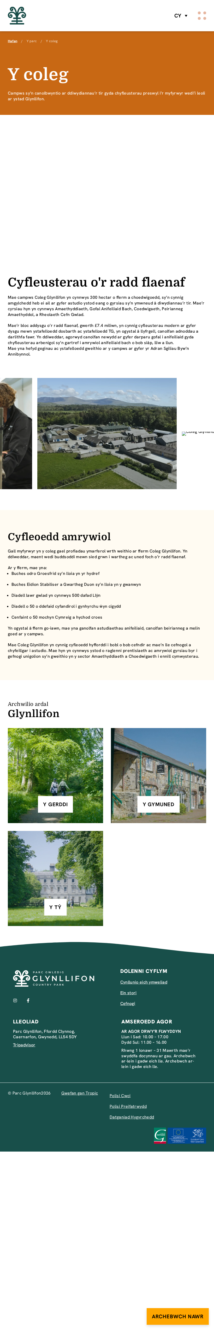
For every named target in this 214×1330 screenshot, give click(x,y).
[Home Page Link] (17, 16)
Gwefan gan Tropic (79, 1093)
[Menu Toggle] (202, 15)
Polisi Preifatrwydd (128, 1106)
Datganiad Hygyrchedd (132, 1117)
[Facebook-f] (28, 1000)
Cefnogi (127, 1003)
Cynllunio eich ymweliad (143, 982)
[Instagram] (15, 1000)
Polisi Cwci (120, 1095)
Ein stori (128, 993)
